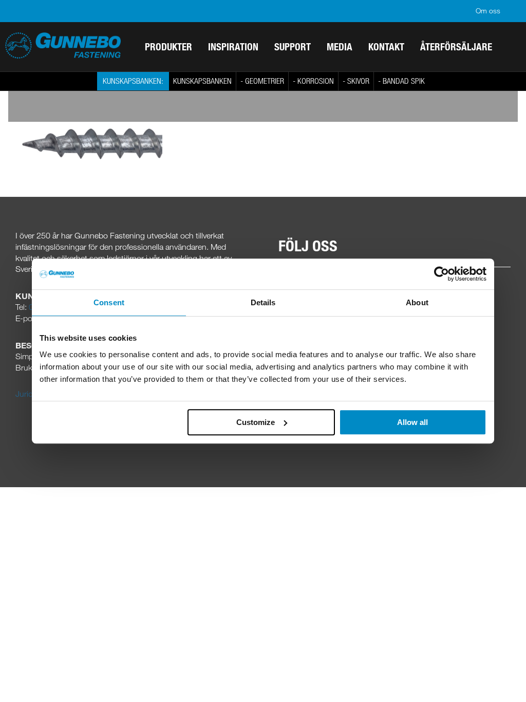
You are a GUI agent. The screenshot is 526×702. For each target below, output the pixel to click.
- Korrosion (313, 80)
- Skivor (356, 80)
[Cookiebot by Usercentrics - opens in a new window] (441, 274)
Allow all (412, 422)
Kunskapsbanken (202, 80)
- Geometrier (262, 80)
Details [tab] (263, 302)
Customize (255, 422)
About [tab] (417, 302)
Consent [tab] (108, 302)
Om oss (488, 10)
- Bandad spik (401, 80)
